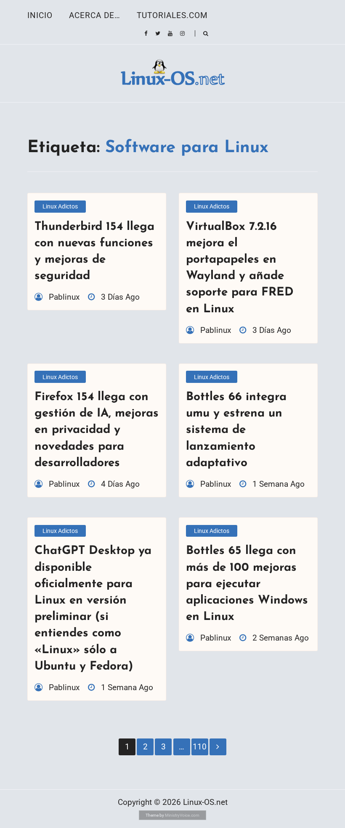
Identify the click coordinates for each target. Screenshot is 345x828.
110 (200, 747)
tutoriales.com (172, 15)
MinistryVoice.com (182, 815)
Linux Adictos (60, 206)
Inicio (40, 15)
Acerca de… (94, 15)
